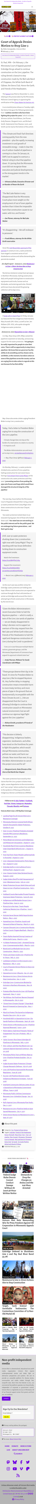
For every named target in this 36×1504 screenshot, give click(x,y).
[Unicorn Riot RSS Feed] (18, 1475)
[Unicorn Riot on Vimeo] (21, 1468)
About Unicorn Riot (15, 1439)
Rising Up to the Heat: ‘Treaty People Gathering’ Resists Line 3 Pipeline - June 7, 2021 (18, 909)
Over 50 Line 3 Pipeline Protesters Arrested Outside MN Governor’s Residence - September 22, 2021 (18, 834)
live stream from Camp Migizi (17, 476)
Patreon (26, 806)
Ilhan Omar (18, 1135)
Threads (10, 806)
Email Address (7, 1413)
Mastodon (28, 803)
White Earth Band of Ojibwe (13, 1144)
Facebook (28, 801)
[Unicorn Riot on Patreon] (28, 1468)
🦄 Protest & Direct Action (21, 36)
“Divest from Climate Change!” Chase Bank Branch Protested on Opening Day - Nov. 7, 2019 (18, 1006)
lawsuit (8, 94)
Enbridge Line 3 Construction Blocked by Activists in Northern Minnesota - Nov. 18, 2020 (17, 985)
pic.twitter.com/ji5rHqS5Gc (24, 453)
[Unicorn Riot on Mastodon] (8, 1462)
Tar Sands (14, 1142)
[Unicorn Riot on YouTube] (15, 1468)
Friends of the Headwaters (23, 1132)
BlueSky (16, 806)
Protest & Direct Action (21, 1130)
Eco (12, 1130)
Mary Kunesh (14, 1137)
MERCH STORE (25, 1446)
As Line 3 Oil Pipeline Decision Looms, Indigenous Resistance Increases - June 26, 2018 (18, 1078)
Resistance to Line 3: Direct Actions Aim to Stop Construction (19, 266)
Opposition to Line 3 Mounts (24, 332)
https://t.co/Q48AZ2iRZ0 (11, 568)
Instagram (20, 803)
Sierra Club (8, 1142)
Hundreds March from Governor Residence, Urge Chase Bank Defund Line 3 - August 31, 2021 (18, 849)
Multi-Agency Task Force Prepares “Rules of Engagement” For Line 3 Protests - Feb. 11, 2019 (18, 1033)
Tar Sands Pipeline (23, 1142)
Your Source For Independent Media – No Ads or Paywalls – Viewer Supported (18, 56)
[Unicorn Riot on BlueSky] (15, 1462)
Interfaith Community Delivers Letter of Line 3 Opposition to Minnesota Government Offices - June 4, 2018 (18, 1087)
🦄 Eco (6, 36)
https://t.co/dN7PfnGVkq (11, 560)
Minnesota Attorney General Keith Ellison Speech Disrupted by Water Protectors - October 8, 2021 (18, 825)
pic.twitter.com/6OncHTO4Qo (12, 571)
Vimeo (13, 803)
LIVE (8, 1450)
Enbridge (12, 1132)
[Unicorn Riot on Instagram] (8, 1468)
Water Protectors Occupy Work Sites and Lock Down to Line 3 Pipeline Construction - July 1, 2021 (19, 888)
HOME (7, 1446)
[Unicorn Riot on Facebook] (21, 1462)
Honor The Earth (9, 1135)
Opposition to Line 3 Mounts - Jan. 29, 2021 (18, 973)
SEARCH (19, 1454)
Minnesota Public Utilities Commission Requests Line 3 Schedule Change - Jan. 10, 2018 (18, 1096)
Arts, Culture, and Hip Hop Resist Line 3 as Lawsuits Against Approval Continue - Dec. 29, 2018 (18, 1048)
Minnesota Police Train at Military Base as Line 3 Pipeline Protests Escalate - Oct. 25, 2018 (17, 1057)
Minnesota (21, 1137)
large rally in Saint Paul (12, 316)
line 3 (23, 1135)
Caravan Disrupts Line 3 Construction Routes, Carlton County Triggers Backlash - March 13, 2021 (19, 930)
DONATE (6, 1398)
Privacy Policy (19, 1499)
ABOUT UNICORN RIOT (20, 1450)
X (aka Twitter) (19, 801)
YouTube (7, 803)
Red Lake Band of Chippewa (23, 1139)
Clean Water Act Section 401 (24, 102)
